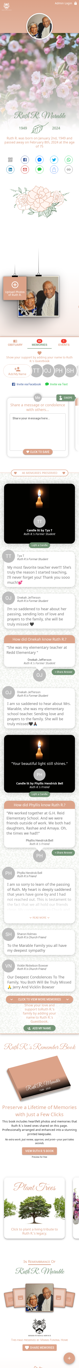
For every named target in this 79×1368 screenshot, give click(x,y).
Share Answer (64, 672)
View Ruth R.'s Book (39, 1151)
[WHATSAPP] (69, 160)
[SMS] (39, 169)
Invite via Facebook (28, 384)
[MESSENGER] (39, 160)
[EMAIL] (25, 169)
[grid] (39, 285)
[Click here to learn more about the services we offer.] (39, 1328)
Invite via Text (58, 384)
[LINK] (69, 169)
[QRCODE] (10, 160)
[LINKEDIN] (10, 169)
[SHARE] (54, 169)
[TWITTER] (54, 160)
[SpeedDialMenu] (69, 1358)
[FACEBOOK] (25, 160)
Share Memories (41, 1347)
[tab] (15, 343)
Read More (39, 917)
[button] (39, 545)
